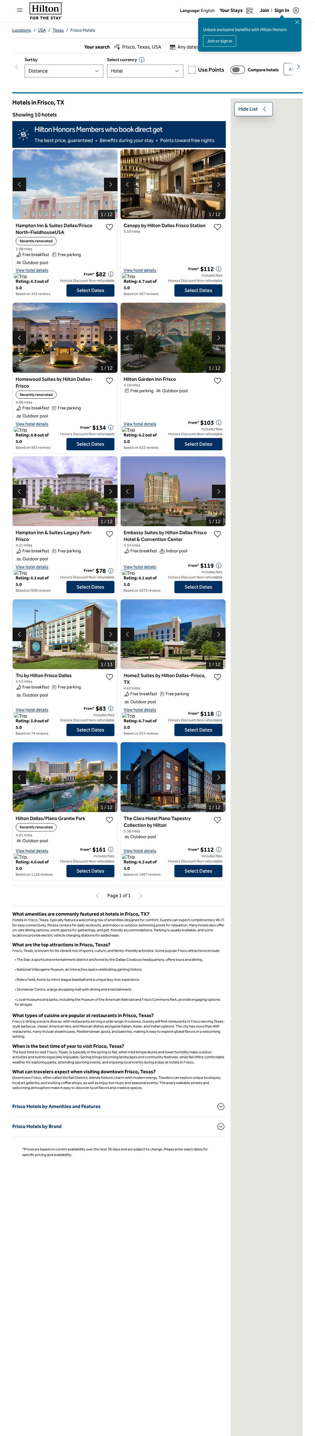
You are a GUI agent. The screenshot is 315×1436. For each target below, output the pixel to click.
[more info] (110, 274)
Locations (21, 30)
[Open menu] (19, 10)
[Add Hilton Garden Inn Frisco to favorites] (217, 381)
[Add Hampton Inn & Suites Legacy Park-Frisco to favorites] (109, 534)
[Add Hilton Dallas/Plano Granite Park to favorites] (109, 820)
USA (42, 30)
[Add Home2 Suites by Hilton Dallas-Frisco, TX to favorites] (217, 677)
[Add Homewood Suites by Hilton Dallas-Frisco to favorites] (109, 381)
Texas (58, 30)
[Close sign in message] (297, 22)
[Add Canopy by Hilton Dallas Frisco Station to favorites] (217, 227)
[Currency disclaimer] (142, 59)
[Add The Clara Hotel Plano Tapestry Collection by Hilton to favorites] (217, 820)
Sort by (31, 59)
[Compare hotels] (237, 69)
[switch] (238, 69)
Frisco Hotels (82, 30)
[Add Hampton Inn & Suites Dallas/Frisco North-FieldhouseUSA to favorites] (109, 227)
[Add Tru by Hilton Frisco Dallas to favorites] (109, 677)
